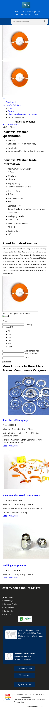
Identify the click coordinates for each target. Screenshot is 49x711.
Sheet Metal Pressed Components (23, 114)
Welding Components (14, 565)
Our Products (9, 607)
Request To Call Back (11, 105)
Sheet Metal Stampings (15, 420)
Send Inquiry (11, 102)
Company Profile (10, 604)
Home (11, 108)
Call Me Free (26, 684)
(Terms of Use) (26, 697)
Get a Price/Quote (10, 124)
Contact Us (8, 611)
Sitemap (7, 614)
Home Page (8, 600)
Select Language (32, 707)
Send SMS (26, 675)
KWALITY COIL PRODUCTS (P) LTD (27, 13)
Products (12, 111)
